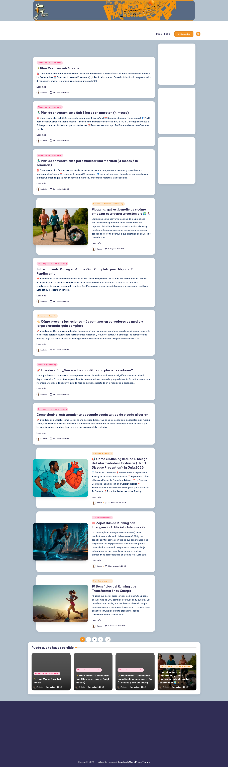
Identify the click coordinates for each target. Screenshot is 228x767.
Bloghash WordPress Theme (134, 762)
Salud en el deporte (47, 316)
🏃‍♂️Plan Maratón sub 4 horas (58, 68)
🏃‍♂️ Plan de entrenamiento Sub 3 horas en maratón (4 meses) (83, 113)
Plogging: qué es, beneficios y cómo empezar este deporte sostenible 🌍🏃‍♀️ (121, 212)
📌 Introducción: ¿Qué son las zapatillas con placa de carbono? (85, 370)
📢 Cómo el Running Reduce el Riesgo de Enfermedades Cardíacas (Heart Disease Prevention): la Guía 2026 (120, 463)
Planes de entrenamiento (49, 63)
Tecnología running (47, 364)
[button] (183, 34)
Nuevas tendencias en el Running (108, 204)
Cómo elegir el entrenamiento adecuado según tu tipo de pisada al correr (92, 415)
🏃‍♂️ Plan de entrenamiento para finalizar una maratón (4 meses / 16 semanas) (135, 679)
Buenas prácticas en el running (52, 264)
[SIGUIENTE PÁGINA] (108, 639)
